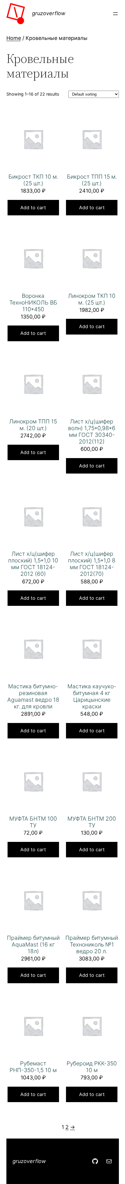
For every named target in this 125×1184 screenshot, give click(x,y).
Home (13, 38)
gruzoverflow (48, 13)
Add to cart (33, 207)
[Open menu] (115, 13)
